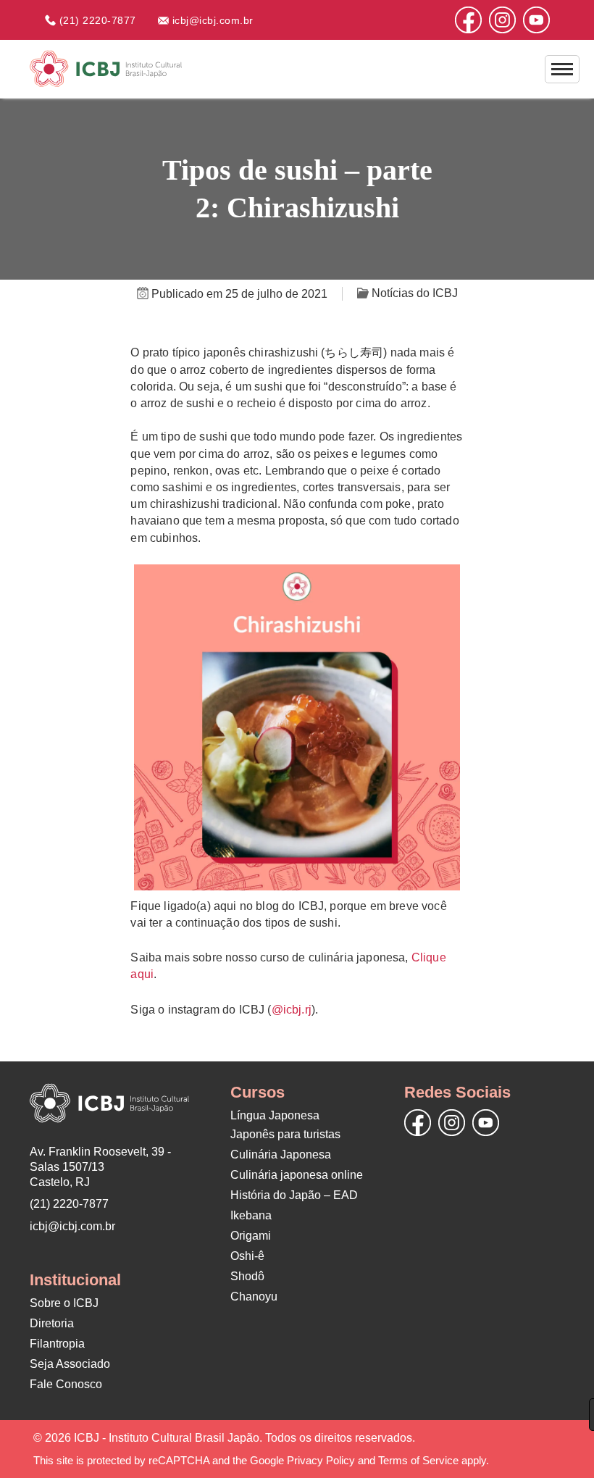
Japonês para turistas (285, 1134)
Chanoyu (253, 1296)
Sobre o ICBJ (64, 1303)
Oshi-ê (247, 1256)
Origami (250, 1235)
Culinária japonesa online (296, 1175)
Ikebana (251, 1215)
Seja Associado (70, 1364)
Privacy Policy (321, 1460)
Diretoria (52, 1323)
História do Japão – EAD (294, 1195)
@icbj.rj (291, 1009)
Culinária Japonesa (280, 1154)
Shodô (247, 1276)
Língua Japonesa (274, 1115)
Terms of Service (418, 1460)
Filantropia (57, 1343)
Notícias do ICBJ (413, 293)
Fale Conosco (66, 1384)
